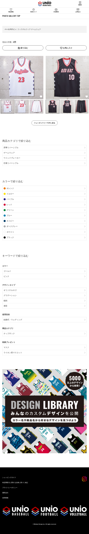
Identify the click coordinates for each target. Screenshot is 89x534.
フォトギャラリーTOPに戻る (44, 123)
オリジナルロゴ (10, 290)
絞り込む (24, 48)
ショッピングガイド (9, 477)
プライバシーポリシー (9, 487)
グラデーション (10, 295)
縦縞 (5, 301)
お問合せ (78, 11)
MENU (80, 5)
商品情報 (11, 11)
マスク (6, 347)
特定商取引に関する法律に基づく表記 (15, 482)
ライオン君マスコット (13, 353)
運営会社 (5, 493)
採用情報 (5, 498)
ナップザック (9, 334)
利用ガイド (33, 11)
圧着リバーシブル (11, 163)
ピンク (6, 276)
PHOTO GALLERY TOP (11, 16)
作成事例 (56, 11)
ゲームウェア (9, 153)
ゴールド (7, 271)
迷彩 (5, 306)
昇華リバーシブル (11, 148)
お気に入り (67, 48)
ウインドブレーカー (12, 158)
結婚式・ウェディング (13, 320)
